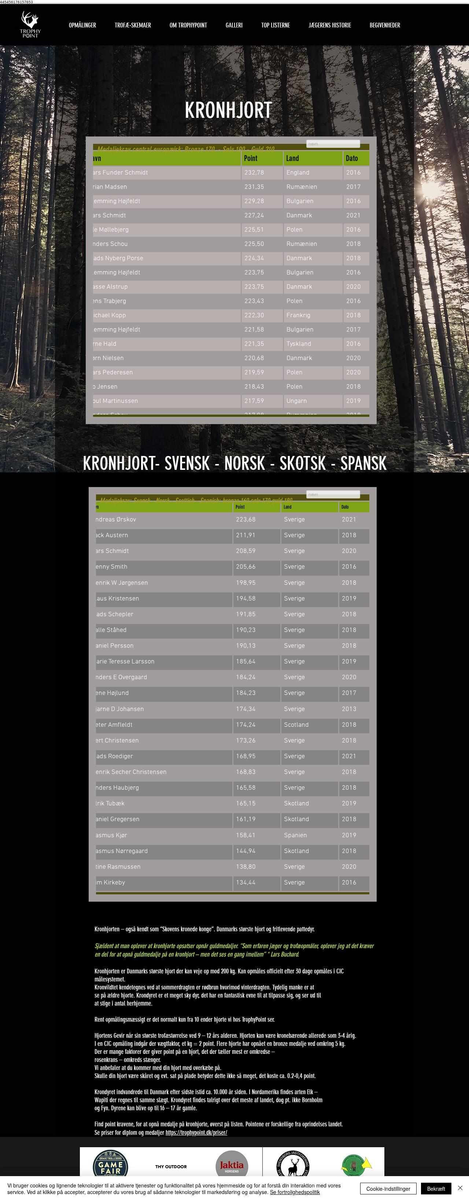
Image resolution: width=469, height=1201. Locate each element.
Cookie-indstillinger (388, 1188)
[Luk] (460, 1188)
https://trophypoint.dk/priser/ (196, 1133)
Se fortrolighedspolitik (295, 1192)
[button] (132, 25)
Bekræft (436, 1188)
